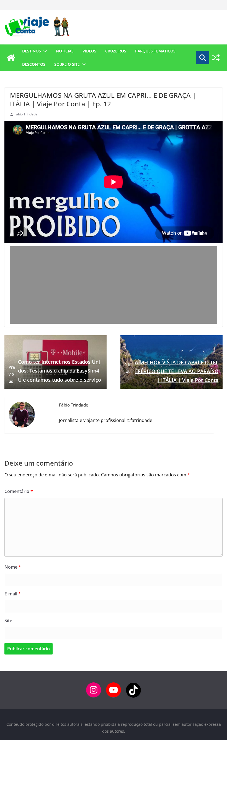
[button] (44, 51)
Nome (12, 567)
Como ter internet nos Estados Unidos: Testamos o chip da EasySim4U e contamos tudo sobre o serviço (55, 371)
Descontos (33, 64)
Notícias (65, 51)
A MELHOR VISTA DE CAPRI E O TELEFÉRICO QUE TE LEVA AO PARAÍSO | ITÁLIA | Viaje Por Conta (171, 371)
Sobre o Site (67, 64)
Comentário (18, 491)
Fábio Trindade (25, 114)
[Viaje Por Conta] (11, 57)
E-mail (12, 594)
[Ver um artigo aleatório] (216, 57)
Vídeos (89, 51)
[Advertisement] (113, 285)
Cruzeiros (115, 51)
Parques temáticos (155, 51)
